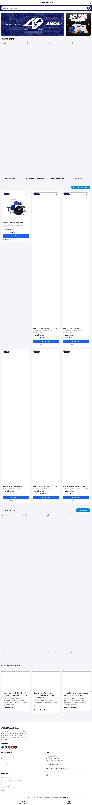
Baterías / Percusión (9, 225)
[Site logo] (46, 2)
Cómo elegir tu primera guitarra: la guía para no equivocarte (44, 695)
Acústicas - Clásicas (81, 488)
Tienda (3, 759)
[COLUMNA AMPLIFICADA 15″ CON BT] (46, 259)
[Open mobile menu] (2, 2)
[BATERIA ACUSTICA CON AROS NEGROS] (16, 206)
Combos (18, 488)
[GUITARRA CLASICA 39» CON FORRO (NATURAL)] (76, 417)
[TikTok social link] (15, 747)
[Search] (88, 8)
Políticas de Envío (6, 778)
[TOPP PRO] (57, 654)
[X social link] (6, 747)
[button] (3, 24)
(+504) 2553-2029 (52, 764)
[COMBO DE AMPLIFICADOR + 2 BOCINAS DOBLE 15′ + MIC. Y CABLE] (16, 417)
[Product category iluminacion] (79, 111)
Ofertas (3, 756)
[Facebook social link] (2, 747)
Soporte (3, 790)
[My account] (90, 2)
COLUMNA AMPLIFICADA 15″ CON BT (45, 328)
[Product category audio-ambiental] (57, 111)
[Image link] (10, 728)
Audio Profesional (39, 331)
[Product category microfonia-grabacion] (34, 111)
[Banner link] (12, 581)
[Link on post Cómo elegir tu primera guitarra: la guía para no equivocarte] (46, 679)
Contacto (4, 762)
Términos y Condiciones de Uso (11, 781)
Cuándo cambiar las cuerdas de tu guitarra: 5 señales (76, 694)
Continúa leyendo (9, 708)
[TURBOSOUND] (13, 654)
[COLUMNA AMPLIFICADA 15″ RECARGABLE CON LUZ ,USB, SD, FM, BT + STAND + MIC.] (76, 259)
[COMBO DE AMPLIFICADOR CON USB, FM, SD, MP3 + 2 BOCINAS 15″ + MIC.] (46, 417)
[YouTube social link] (12, 747)
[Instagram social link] (9, 747)
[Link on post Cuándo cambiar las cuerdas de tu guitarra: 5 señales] (76, 679)
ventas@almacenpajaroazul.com (57, 768)
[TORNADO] (35, 654)
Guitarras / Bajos (68, 488)
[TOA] (79, 654)
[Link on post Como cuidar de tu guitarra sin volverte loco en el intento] (15, 679)
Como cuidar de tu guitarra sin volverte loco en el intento (15, 694)
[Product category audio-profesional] (12, 111)
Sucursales (4, 765)
